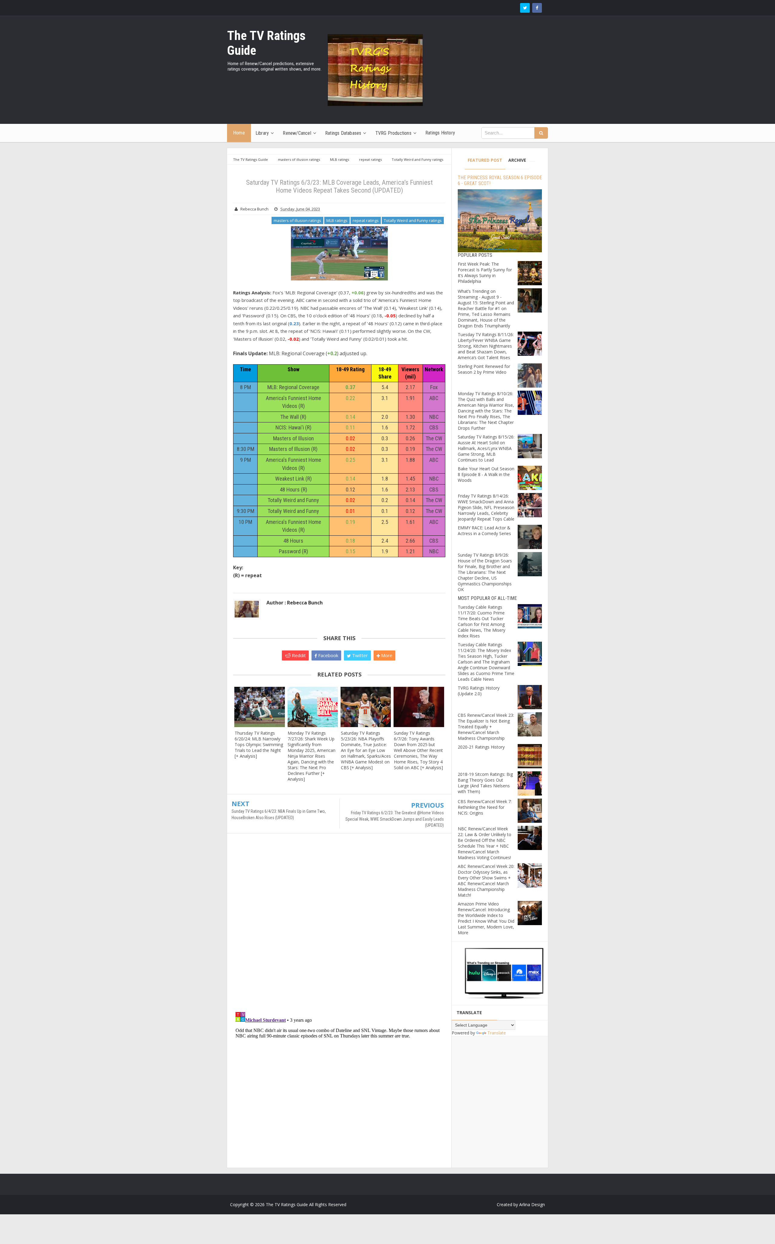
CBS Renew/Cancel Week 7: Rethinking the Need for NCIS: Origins (485, 807)
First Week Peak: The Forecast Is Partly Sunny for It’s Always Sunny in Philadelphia (485, 272)
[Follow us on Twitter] (525, 8)
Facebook (327, 655)
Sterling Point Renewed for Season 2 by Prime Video (484, 369)
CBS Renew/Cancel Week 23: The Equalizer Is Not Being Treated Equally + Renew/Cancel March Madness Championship (486, 726)
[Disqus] (339, 925)
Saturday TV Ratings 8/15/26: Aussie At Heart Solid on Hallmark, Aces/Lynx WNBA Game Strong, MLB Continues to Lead (486, 448)
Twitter (359, 655)
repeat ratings (366, 220)
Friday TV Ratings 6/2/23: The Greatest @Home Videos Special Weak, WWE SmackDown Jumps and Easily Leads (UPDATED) (394, 819)
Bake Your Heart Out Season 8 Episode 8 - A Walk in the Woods (486, 474)
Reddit (298, 655)
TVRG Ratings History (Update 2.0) (479, 690)
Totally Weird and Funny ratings (413, 220)
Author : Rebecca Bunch (294, 602)
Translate (496, 1033)
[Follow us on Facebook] (537, 8)
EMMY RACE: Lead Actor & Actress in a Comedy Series (484, 530)
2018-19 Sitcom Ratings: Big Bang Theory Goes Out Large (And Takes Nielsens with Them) (485, 782)
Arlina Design (532, 1204)
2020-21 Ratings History (481, 747)
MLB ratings (337, 220)
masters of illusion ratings (297, 220)
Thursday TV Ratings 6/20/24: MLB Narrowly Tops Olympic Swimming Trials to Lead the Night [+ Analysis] (259, 744)
